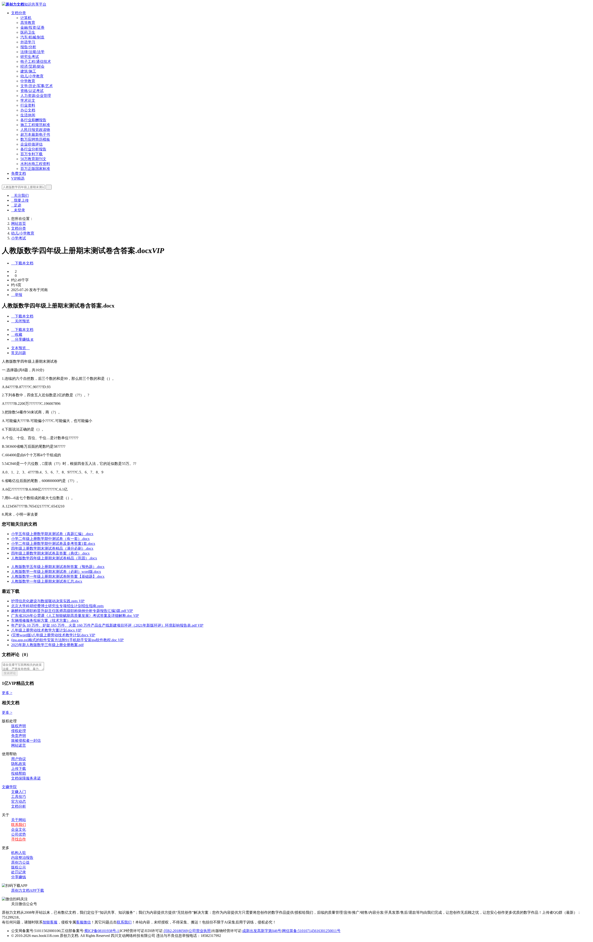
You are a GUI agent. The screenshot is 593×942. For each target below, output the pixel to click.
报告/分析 (28, 47)
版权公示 (18, 867)
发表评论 (10, 673)
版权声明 (18, 726)
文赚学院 (9, 787)
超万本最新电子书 (35, 134)
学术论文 (27, 100)
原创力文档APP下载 (27, 890)
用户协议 (18, 759)
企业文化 (18, 829)
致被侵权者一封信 (26, 740)
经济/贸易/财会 (32, 66)
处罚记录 (18, 872)
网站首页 (18, 223)
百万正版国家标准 (35, 169)
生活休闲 (27, 115)
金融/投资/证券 (32, 27)
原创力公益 (20, 862)
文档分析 (18, 806)
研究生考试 (29, 57)
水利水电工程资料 (35, 164)
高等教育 (27, 23)
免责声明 (18, 736)
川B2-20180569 (176, 931)
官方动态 (18, 801)
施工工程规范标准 (35, 125)
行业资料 (27, 105)
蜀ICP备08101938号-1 (101, 931)
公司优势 (18, 834)
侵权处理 (18, 731)
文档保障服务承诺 (26, 778)
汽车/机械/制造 (32, 37)
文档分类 (18, 13)
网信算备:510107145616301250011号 (311, 931)
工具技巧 (18, 797)
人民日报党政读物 (35, 130)
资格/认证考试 (32, 91)
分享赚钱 (18, 877)
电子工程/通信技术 (35, 61)
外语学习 (27, 42)
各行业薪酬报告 (33, 120)
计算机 (26, 18)
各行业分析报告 (33, 149)
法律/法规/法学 (32, 52)
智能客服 (50, 922)
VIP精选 (18, 178)
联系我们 (18, 825)
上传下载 (18, 769)
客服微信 (83, 922)
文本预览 (20, 348)
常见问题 (18, 353)
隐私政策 (18, 764)
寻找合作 (18, 839)
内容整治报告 (22, 858)
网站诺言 (18, 745)
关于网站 (18, 820)
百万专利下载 (31, 154)
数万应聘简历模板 (35, 139)
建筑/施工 (28, 71)
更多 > (7, 693)
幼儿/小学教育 (32, 76)
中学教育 (27, 81)
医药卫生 (27, 32)
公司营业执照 (200, 931)
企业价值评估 (31, 144)
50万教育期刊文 (33, 159)
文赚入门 (18, 792)
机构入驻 (18, 853)
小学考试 (18, 238)
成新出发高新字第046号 (261, 931)
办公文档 (27, 110)
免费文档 (18, 173)
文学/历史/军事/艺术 (36, 86)
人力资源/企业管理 (35, 96)
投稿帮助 (18, 773)
